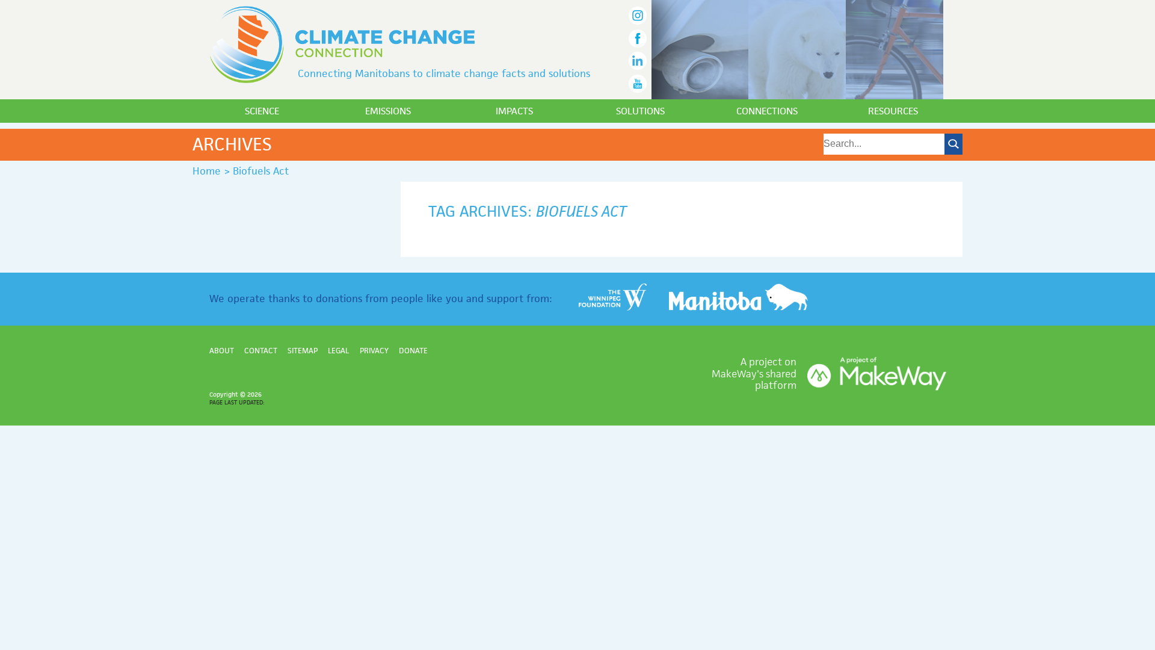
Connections (767, 111)
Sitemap (303, 350)
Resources (893, 111)
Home (206, 171)
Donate (413, 350)
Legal (338, 350)
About (221, 350)
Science (262, 111)
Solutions (640, 111)
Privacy (374, 350)
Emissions (388, 111)
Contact (260, 350)
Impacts (514, 111)
